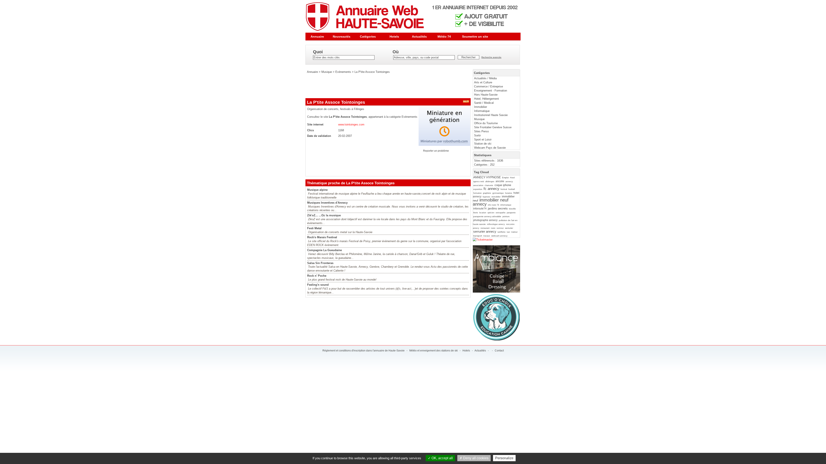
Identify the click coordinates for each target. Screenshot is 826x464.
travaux (486, 236)
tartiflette (501, 232)
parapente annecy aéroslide (487, 216)
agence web (478, 181)
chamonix (489, 185)
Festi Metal (314, 228)
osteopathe (500, 213)
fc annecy (491, 189)
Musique (479, 119)
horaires (508, 193)
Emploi (505, 177)
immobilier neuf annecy (491, 201)
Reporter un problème (436, 151)
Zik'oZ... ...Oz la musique (324, 215)
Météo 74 (444, 36)
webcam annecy (499, 236)
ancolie (500, 181)
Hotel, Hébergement (486, 98)
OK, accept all (442, 458)
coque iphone (503, 185)
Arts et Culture (483, 82)
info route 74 (493, 205)
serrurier (509, 228)
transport (477, 236)
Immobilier (480, 106)
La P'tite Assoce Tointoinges (372, 71)
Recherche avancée (491, 57)
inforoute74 (480, 208)
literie (475, 213)
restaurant (485, 228)
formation (477, 193)
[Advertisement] (383, 86)
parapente (511, 213)
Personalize (504, 458)
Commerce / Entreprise (488, 86)
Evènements (343, 71)
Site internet (315, 124)
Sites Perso (481, 131)
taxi (508, 232)
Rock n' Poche (316, 275)
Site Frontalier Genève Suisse (493, 127)
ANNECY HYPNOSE (487, 177)
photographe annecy (485, 220)
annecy (509, 181)
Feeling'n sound (318, 284)
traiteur (514, 232)
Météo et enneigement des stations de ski (433, 350)
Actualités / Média (485, 78)
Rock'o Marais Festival (322, 237)
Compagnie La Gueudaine (324, 250)
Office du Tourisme (486, 123)
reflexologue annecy (496, 224)
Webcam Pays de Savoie (490, 147)
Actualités (419, 36)
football (511, 189)
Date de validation (319, 135)
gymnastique (498, 193)
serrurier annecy (484, 231)
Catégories (368, 36)
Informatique (482, 111)
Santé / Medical (484, 102)
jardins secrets (498, 208)
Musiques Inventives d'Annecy (327, 202)
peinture (506, 216)
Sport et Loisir (483, 139)
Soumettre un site (475, 36)
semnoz (500, 228)
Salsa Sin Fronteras (320, 263)
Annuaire (317, 36)
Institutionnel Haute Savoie (491, 115)
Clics (310, 130)
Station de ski (482, 143)
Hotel (512, 178)
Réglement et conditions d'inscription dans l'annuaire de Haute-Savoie (363, 350)
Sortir (477, 135)
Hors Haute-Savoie (486, 94)
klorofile (512, 209)
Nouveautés (341, 36)
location (482, 213)
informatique (505, 205)
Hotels (394, 36)
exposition (477, 189)
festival (504, 189)
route (493, 228)
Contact (499, 350)
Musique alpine (317, 189)
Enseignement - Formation (490, 90)
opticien (490, 213)
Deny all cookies (475, 458)
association (478, 185)
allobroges (489, 181)
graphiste (487, 193)
